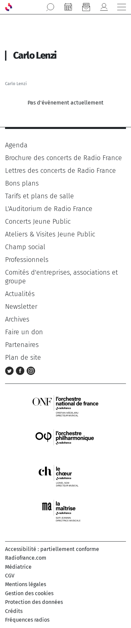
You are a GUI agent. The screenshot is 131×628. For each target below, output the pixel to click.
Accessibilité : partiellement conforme (52, 549)
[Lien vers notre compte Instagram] (31, 370)
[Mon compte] (103, 7)
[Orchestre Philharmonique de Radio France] (65, 440)
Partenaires (22, 345)
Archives (17, 319)
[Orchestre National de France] (65, 405)
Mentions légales (25, 584)
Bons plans (22, 183)
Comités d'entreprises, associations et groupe (61, 276)
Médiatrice (18, 567)
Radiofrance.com (25, 558)
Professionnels (26, 260)
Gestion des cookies (29, 593)
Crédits (14, 611)
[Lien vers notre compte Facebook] (21, 370)
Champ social (25, 247)
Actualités (20, 294)
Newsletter (21, 306)
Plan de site (23, 357)
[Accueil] (8, 7)
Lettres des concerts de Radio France (60, 170)
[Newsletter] (86, 7)
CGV (9, 575)
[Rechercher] (50, 7)
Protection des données (34, 602)
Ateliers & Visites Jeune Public (50, 234)
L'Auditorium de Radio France (48, 209)
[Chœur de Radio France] (65, 475)
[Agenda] (68, 7)
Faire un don (24, 332)
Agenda (16, 145)
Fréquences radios (27, 620)
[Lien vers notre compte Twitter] (10, 370)
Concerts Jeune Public (38, 221)
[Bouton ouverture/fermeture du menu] (121, 7)
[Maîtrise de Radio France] (65, 510)
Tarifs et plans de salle (39, 196)
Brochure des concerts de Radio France (63, 158)
